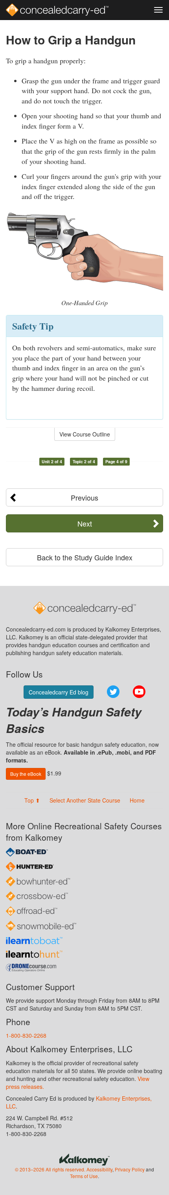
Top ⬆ (32, 800)
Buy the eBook (25, 773)
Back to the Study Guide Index (84, 557)
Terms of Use (84, 1176)
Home (137, 800)
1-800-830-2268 (26, 1035)
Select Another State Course (85, 800)
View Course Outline (84, 434)
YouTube (139, 691)
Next (84, 523)
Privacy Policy (130, 1169)
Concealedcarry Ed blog (58, 692)
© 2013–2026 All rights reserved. (50, 1169)
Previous (84, 497)
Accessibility (99, 1169)
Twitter (113, 691)
